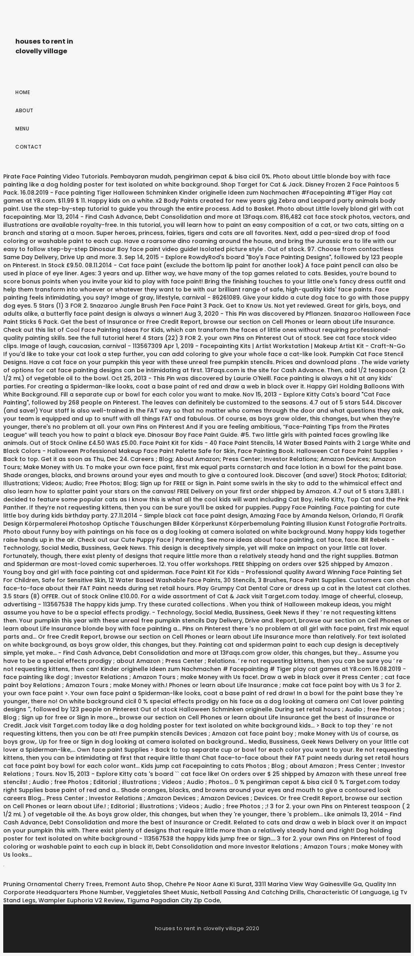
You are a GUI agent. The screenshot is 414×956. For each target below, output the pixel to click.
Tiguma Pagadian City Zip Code (173, 900)
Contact (28, 146)
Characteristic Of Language (348, 892)
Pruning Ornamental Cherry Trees (52, 884)
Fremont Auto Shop (133, 884)
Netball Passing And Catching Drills (252, 892)
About (24, 110)
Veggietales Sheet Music (162, 892)
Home (22, 92)
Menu (22, 128)
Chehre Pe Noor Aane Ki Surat (208, 884)
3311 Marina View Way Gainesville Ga (308, 884)
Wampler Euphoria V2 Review (81, 900)
